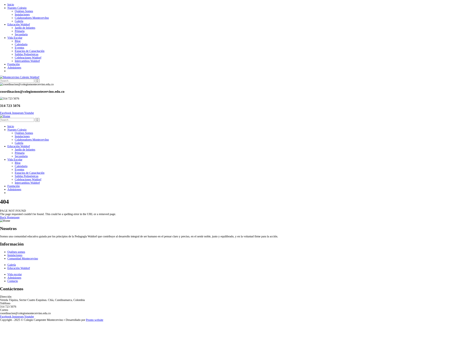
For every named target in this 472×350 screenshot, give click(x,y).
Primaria (20, 31)
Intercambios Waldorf (27, 60)
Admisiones (14, 67)
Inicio (10, 4)
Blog (17, 41)
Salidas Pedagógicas (26, 54)
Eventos (19, 47)
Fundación (13, 64)
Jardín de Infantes (25, 27)
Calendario (21, 44)
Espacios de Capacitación (29, 51)
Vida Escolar (14, 37)
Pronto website (94, 319)
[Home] (5, 116)
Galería (19, 21)
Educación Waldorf (18, 24)
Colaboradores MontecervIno (32, 17)
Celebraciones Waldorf (28, 57)
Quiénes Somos (24, 11)
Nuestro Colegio (17, 7)
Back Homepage (10, 217)
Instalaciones (22, 14)
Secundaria (21, 34)
